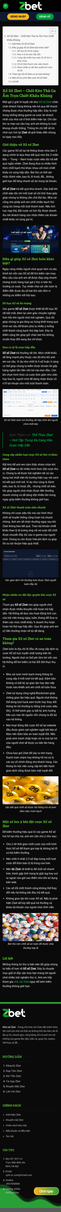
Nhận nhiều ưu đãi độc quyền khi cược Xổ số (34, 69)
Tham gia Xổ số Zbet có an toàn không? (31, 74)
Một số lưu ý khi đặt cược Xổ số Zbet (29, 78)
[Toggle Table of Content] (51, 31)
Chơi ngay (46, 1191)
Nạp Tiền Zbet (14, 1070)
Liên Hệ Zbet (13, 1091)
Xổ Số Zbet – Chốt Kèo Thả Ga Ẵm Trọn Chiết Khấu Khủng (30, 38)
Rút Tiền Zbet (13, 1076)
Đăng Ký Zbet (13, 1065)
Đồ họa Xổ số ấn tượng (27, 51)
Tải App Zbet (13, 1081)
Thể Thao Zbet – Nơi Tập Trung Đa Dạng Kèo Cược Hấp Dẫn (30, 440)
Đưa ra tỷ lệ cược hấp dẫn (28, 54)
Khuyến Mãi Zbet (15, 1086)
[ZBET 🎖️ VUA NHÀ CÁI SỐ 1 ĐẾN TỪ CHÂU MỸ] (30, 6)
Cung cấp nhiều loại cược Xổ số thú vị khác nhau (34, 59)
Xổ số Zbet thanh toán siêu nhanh (33, 64)
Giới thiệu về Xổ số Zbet (23, 44)
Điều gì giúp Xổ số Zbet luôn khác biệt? (30, 47)
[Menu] (5, 6)
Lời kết (15, 81)
